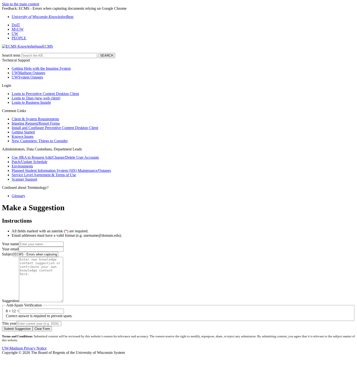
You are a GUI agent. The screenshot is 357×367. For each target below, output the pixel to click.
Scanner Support (24, 179)
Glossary (18, 196)
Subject (7, 254)
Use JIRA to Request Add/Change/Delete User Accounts (55, 157)
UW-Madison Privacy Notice (24, 348)
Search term (11, 55)
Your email (10, 249)
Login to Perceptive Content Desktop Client (45, 94)
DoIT (16, 25)
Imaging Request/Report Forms (36, 123)
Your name (10, 244)
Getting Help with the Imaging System (41, 68)
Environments (22, 166)
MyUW (18, 29)
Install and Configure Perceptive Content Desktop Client (55, 128)
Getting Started (23, 132)
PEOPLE (19, 38)
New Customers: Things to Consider (40, 141)
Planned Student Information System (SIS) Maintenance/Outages (61, 170)
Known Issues (23, 136)
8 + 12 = (12, 311)
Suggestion (10, 301)
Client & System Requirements (35, 119)
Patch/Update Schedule (29, 162)
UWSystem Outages (27, 77)
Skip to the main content (20, 4)
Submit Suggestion (17, 329)
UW (15, 34)
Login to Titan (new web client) (36, 98)
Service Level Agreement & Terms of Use (44, 175)
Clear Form (42, 329)
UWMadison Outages (28, 73)
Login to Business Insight (31, 102)
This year (9, 323)
